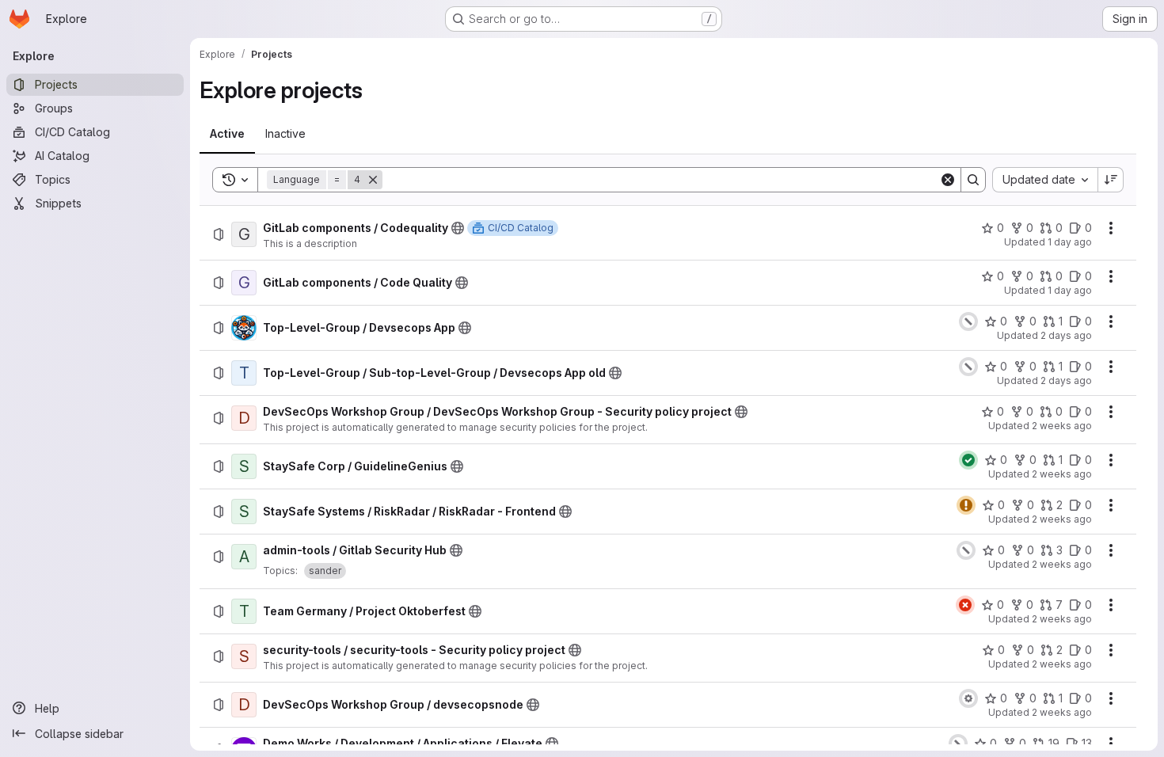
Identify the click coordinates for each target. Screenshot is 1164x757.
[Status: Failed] (965, 604)
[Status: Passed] (968, 460)
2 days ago (1066, 335)
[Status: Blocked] (968, 698)
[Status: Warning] (966, 505)
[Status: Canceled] (968, 321)
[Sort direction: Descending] (1111, 179)
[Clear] (947, 179)
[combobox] (1044, 179)
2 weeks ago (1062, 426)
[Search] (973, 179)
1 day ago (1070, 242)
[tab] (227, 134)
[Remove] (372, 179)
